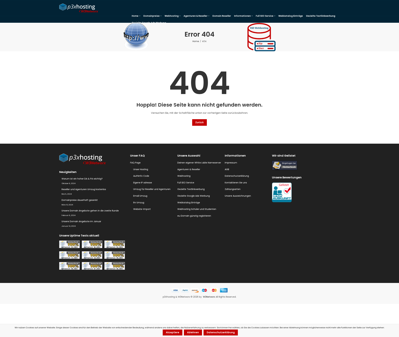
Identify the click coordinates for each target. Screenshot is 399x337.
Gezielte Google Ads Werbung (193, 195)
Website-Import (142, 209)
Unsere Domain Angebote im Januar (81, 221)
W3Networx (209, 296)
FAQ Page (135, 162)
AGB (227, 169)
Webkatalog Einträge (188, 202)
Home (195, 41)
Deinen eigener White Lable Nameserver (199, 162)
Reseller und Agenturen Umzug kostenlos (84, 189)
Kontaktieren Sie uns (236, 182)
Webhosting (183, 175)
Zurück (199, 122)
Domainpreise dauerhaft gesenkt (80, 200)
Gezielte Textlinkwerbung (191, 189)
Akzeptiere (172, 332)
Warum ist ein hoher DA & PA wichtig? (82, 178)
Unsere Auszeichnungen (238, 195)
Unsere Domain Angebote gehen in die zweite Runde (90, 210)
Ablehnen (193, 332)
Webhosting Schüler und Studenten (196, 209)
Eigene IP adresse (142, 182)
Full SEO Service (185, 182)
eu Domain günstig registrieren (194, 215)
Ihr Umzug (138, 202)
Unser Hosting (140, 169)
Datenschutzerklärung (237, 175)
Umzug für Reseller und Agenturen (152, 189)
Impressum (231, 162)
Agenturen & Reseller (188, 169)
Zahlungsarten (232, 189)
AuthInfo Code (141, 175)
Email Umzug (140, 195)
